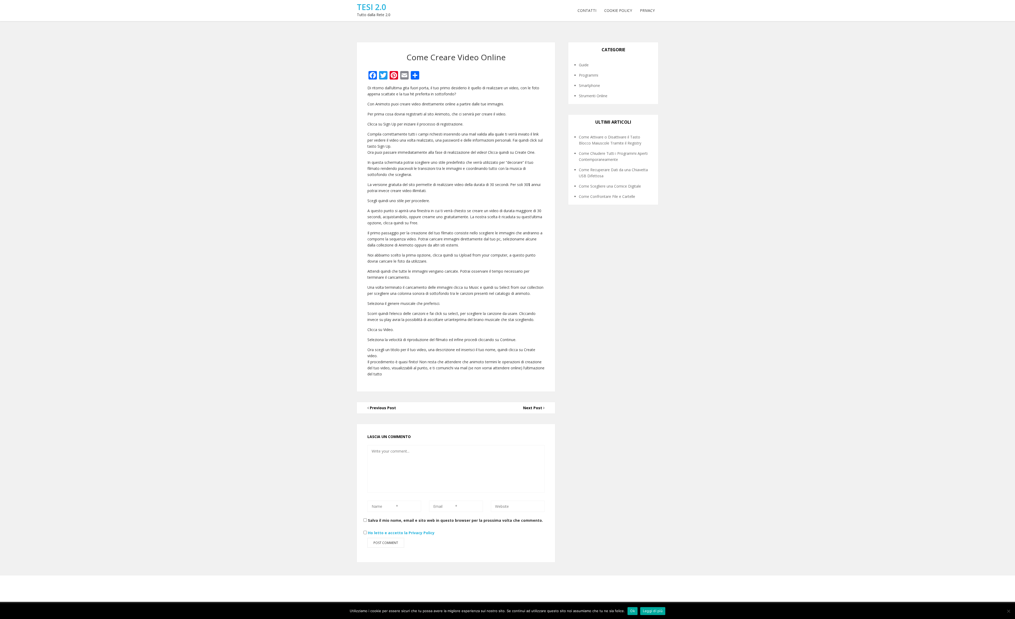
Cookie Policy (618, 10)
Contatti (587, 10)
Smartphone (589, 85)
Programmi (588, 75)
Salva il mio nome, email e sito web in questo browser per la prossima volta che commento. (455, 520)
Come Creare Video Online (456, 57)
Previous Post (382, 407)
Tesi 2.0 (371, 7)
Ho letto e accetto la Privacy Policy (401, 532)
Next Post (533, 407)
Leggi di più (653, 611)
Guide (584, 64)
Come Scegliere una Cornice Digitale (610, 186)
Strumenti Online (593, 95)
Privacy (647, 10)
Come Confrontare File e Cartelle (607, 196)
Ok (632, 611)
